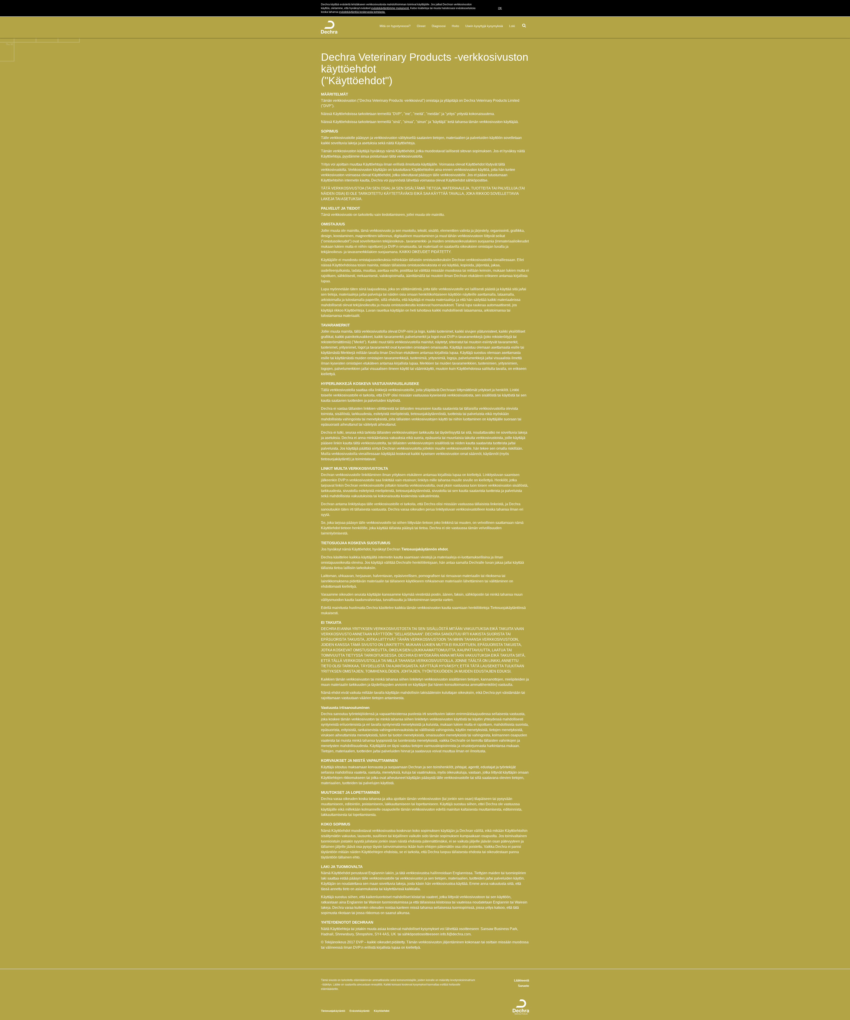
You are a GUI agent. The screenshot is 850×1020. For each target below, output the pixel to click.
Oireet (421, 26)
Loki (512, 26)
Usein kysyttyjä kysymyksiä (484, 26)
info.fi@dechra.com (455, 934)
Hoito (455, 26)
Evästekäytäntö (359, 1010)
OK (500, 8)
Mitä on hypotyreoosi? (395, 26)
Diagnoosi (439, 26)
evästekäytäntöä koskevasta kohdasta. (362, 12)
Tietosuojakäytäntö (333, 1010)
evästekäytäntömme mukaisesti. (390, 8)
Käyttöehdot (381, 1010)
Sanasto (523, 985)
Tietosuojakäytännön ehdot (424, 549)
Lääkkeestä (521, 980)
